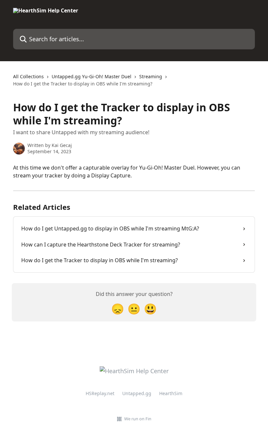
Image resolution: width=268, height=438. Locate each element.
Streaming (150, 76)
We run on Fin (137, 419)
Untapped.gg (136, 393)
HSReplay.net (100, 393)
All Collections (28, 76)
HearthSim (170, 393)
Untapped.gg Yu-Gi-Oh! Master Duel (91, 76)
